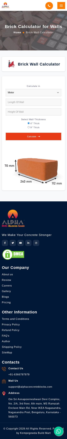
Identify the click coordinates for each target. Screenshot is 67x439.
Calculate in (33, 86)
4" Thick (35, 123)
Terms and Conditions (15, 319)
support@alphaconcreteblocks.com (30, 386)
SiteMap (7, 352)
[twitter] (13, 243)
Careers (7, 285)
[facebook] (5, 243)
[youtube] (20, 243)
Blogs (5, 297)
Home (17, 32)
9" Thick (35, 127)
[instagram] (36, 243)
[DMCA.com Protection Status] (13, 254)
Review (6, 280)
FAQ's (5, 335)
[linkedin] (28, 243)
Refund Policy (10, 330)
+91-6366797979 (19, 374)
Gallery (6, 291)
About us (7, 274)
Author (6, 341)
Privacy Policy (11, 324)
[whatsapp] (58, 431)
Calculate (31, 136)
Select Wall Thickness (33, 119)
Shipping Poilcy (12, 347)
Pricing (6, 302)
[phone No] (49, 6)
